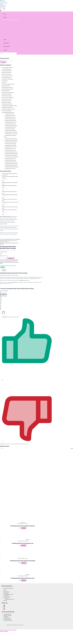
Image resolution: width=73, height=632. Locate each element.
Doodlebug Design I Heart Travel (10, 146)
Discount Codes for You (10, 599)
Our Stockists (6, 593)
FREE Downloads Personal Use (7, 87)
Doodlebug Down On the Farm (10, 168)
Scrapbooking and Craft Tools (7, 104)
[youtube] (4, 609)
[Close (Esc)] (14, 630)
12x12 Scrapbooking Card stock (7, 67)
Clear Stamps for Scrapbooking (7, 79)
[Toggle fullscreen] (6, 630)
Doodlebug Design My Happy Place (11, 155)
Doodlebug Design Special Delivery (11, 165)
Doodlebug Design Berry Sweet (10, 120)
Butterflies (7, 262)
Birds (4, 262)
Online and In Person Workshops (7, 97)
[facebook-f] (4, 605)
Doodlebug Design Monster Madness (11, 153)
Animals (1, 262)
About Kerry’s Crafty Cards (8, 588)
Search (3, 62)
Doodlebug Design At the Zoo (10, 115)
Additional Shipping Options (7, 70)
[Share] (10, 630)
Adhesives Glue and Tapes (6, 72)
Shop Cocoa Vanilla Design (6, 110)
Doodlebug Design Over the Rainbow (11, 156)
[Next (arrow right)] (6, 631)
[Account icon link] (0, 10)
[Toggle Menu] (10, 19)
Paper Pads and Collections (7, 99)
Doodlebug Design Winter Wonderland (11, 166)
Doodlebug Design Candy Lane (10, 127)
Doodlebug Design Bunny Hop (10, 123)
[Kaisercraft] (6, 616)
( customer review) (3, 251)
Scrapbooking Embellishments (7, 107)
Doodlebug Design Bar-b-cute (10, 117)
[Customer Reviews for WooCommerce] (6, 290)
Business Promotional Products (7, 75)
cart (4, 589)
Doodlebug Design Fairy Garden (10, 130)
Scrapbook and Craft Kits (6, 102)
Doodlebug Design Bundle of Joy (10, 122)
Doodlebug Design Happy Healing (11, 141)
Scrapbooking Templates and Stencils (8, 109)
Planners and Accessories (6, 100)
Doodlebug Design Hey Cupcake (10, 145)
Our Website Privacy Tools (8, 594)
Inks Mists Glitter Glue (6, 90)
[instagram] (4, 606)
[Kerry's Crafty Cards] (8, 615)
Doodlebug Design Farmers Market (11, 132)
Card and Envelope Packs (6, 77)
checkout (5, 590)
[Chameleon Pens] (7, 617)
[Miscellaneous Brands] (8, 620)
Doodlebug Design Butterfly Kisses (11, 125)
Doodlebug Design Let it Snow (10, 148)
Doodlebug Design (22, 280)
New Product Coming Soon (7, 95)
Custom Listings (5, 80)
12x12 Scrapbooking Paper (6, 69)
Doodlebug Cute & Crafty (9, 113)
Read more (24, 528)
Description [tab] (4, 269)
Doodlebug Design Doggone (10, 128)
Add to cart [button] (24, 562)
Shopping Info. (6, 598)
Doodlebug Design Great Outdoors (11, 138)
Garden (11, 262)
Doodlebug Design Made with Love (11, 151)
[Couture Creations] (7, 619)
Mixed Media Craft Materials (7, 94)
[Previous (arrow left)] (2, 631)
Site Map (5, 600)
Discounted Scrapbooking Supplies (8, 84)
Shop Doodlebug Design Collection (8, 112)
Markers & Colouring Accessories (8, 92)
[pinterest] (4, 608)
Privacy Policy (6, 595)
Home (1, 239)
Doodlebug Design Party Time (10, 158)
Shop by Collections (7, 596)
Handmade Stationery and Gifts (7, 89)
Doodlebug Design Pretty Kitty (10, 160)
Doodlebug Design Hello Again (10, 143)
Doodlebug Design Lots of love (10, 150)
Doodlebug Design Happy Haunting (11, 140)
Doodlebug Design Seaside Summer (11, 163)
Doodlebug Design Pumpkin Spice (11, 161)
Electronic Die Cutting (6, 85)
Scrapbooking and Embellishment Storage (9, 105)
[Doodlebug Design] (7, 614)
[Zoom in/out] (2, 630)
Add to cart (11, 258)
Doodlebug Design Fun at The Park (11, 133)
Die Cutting (4, 82)
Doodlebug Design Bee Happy (10, 118)
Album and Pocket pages (6, 74)
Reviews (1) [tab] (4, 270)
